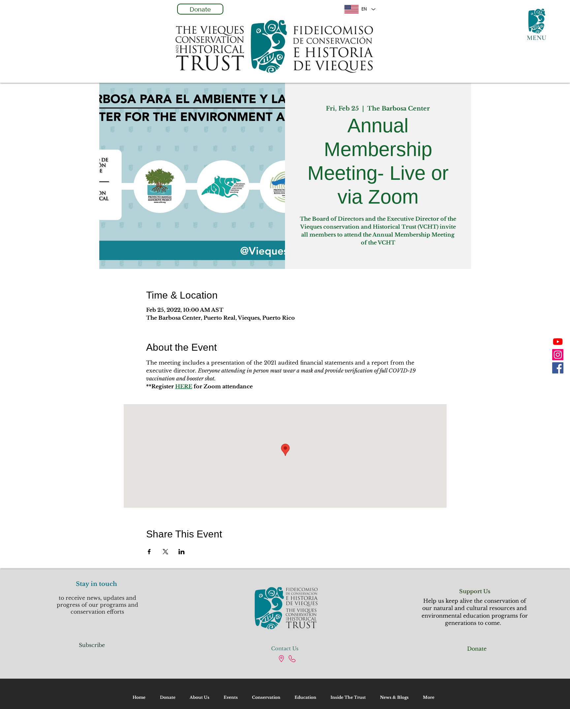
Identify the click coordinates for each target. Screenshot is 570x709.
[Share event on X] (165, 551)
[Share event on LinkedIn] (181, 551)
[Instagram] (557, 354)
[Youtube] (557, 341)
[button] (536, 21)
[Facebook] (557, 367)
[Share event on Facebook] (149, 551)
